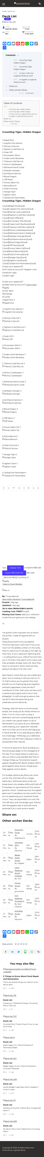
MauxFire (18, 851)
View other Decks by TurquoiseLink (18, 599)
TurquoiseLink (12, 596)
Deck (7, 19)
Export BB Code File (14, 573)
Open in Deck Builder (12, 584)
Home (4, 11)
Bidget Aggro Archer (17, 858)
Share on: (13, 86)
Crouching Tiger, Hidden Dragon (20, 109)
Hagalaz (21, 863)
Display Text (15, 568)
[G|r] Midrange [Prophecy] (19, 898)
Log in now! (31, 285)
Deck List (7, 1000)
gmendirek (19, 891)
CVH (19, 879)
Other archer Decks (18, 90)
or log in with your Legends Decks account (23, 114)
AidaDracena (20, 838)
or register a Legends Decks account (21, 116)
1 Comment (29, 93)
